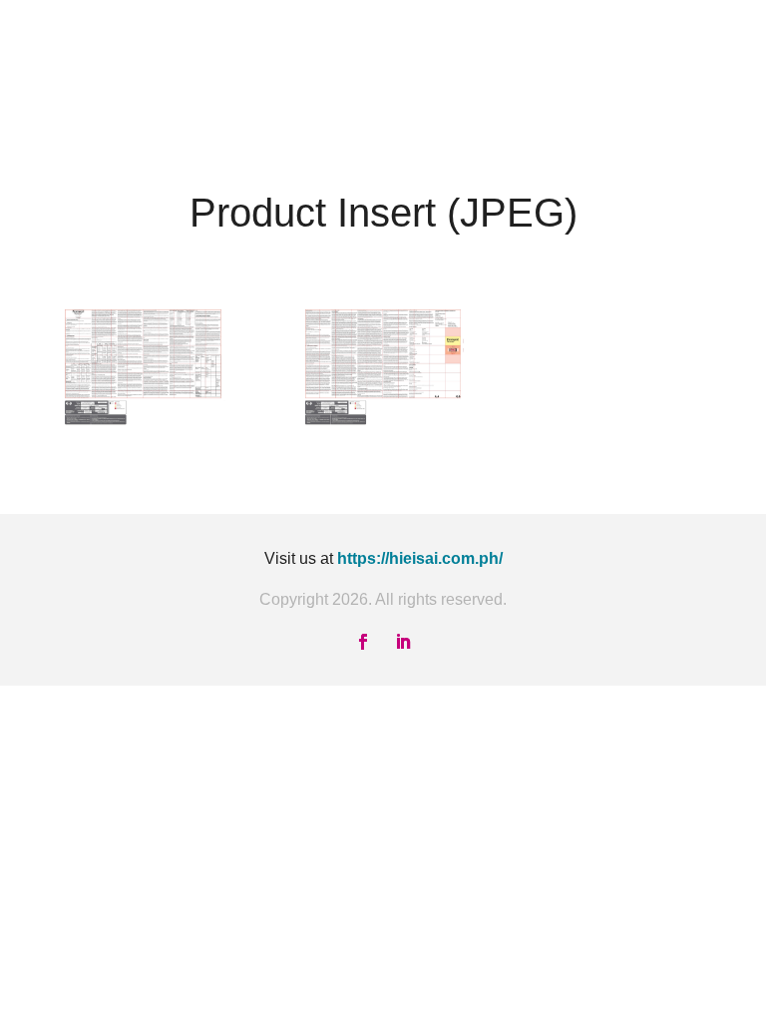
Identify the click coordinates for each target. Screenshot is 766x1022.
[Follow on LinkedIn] (403, 642)
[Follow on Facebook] (363, 642)
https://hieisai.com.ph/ (420, 558)
